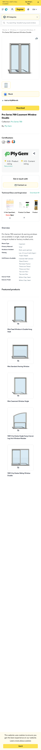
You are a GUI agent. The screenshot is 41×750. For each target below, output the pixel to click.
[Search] (4, 22)
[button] (12, 9)
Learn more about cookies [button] (20, 741)
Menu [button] (3, 9)
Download (20, 108)
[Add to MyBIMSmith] (18, 323)
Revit (10, 94)
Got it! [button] (20, 746)
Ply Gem (8, 126)
